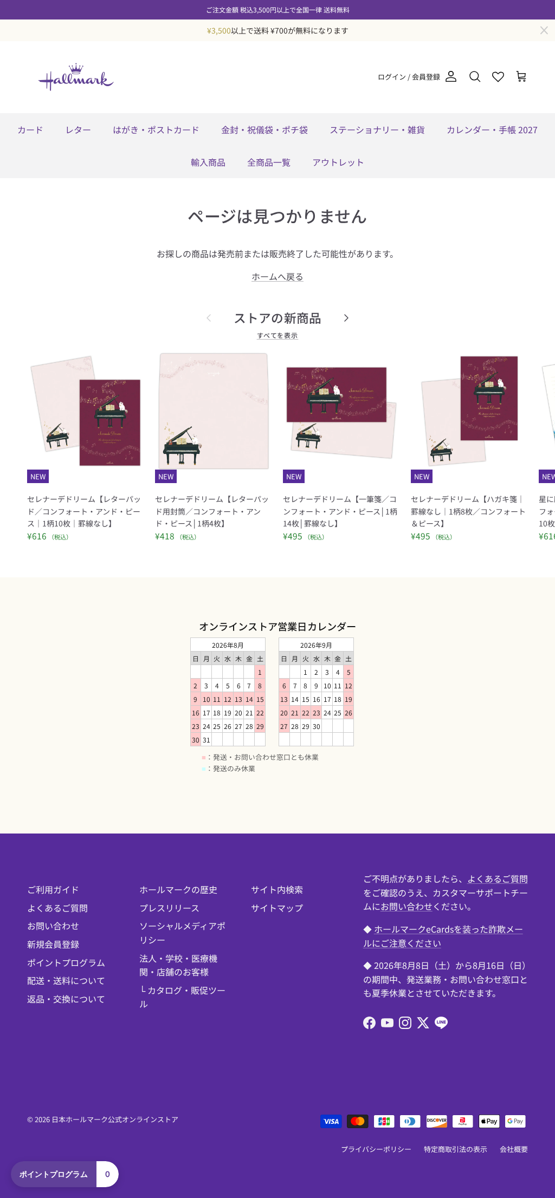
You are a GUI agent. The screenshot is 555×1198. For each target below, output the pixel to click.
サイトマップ (277, 907)
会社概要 (514, 1149)
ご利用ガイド (53, 889)
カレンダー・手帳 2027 (492, 129)
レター (78, 129)
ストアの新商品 (278, 317)
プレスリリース (169, 907)
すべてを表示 (278, 335)
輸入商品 (208, 161)
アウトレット (338, 161)
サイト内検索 (277, 889)
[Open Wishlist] (498, 77)
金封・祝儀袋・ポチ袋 (264, 129)
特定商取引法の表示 (455, 1149)
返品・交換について (66, 998)
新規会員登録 (53, 943)
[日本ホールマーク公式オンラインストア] (76, 77)
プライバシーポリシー (376, 1149)
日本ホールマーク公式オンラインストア (114, 1119)
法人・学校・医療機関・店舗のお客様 (178, 965)
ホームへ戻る (277, 276)
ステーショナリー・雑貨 (377, 129)
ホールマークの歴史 (178, 889)
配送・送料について (66, 980)
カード (30, 129)
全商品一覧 (269, 161)
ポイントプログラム (66, 962)
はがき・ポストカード (156, 129)
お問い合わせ (53, 925)
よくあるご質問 (57, 907)
